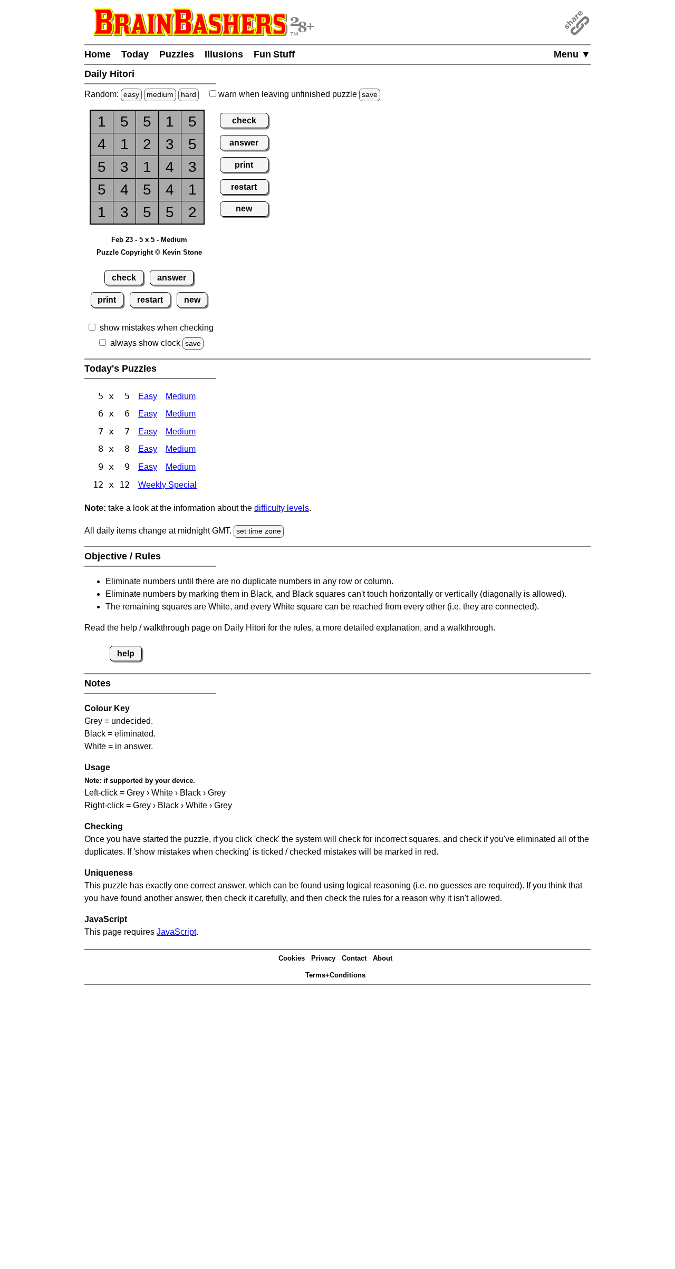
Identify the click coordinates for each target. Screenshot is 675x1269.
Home (97, 54)
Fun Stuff (274, 54)
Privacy (323, 958)
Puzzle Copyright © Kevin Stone (149, 252)
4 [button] (102, 144)
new (192, 299)
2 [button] (147, 144)
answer (171, 277)
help (125, 653)
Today (135, 54)
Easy (147, 396)
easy (131, 94)
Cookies (291, 958)
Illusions (224, 54)
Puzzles (176, 54)
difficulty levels (281, 507)
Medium (181, 396)
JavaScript (176, 931)
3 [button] (170, 144)
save (370, 94)
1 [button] (102, 121)
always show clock (145, 342)
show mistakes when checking (157, 327)
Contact (354, 958)
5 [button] (124, 121)
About (382, 958)
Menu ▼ (572, 54)
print (107, 299)
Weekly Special (167, 484)
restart (150, 299)
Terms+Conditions (335, 975)
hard (188, 94)
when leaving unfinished (297, 94)
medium (160, 94)
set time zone (258, 531)
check (124, 277)
